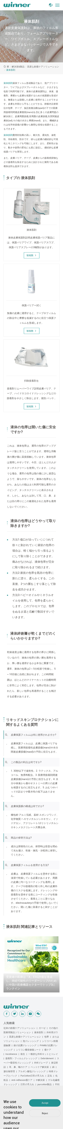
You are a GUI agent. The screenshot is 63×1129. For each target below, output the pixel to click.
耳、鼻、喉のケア (18, 1067)
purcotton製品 (44, 1084)
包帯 (46, 1036)
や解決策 (40, 1080)
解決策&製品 (18, 66)
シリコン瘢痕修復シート (28, 1049)
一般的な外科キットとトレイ (43, 1054)
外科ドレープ (41, 1062)
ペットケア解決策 (40, 1067)
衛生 (22, 1054)
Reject (45, 1113)
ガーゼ (42, 1028)
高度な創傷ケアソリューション (43, 66)
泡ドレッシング (31, 1041)
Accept (44, 1103)
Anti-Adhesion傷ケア (21, 1080)
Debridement (47, 1058)
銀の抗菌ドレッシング (25, 1045)
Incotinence (11, 1054)
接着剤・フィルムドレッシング (21, 1058)
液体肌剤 (10, 70)
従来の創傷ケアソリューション (19, 1028)
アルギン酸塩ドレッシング (32, 1071)
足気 (49, 1075)
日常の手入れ (27, 1084)
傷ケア (47, 1049)
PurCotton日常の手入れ (32, 1075)
